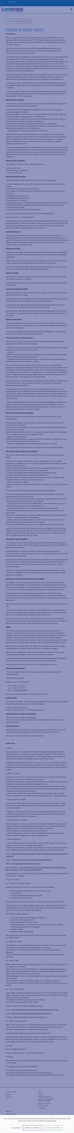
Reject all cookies (32, 1128)
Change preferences (16, 1127)
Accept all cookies (53, 1128)
